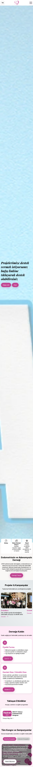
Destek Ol (7, 689)
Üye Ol (6, 658)
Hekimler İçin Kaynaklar (21, 284)
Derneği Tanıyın (16, 575)
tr (3, 3)
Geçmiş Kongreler (9, 739)
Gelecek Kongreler (23, 739)
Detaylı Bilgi (6, 284)
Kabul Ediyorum (10, 761)
